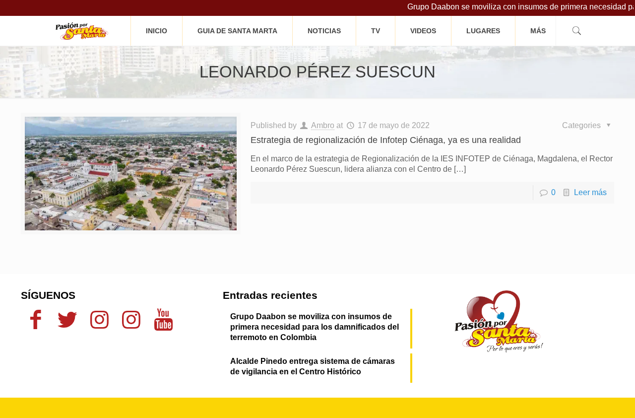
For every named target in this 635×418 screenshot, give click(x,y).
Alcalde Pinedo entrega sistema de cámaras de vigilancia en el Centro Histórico (312, 366)
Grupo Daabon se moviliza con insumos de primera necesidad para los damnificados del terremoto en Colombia (314, 327)
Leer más (590, 192)
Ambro (322, 125)
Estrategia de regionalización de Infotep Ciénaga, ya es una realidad (386, 140)
